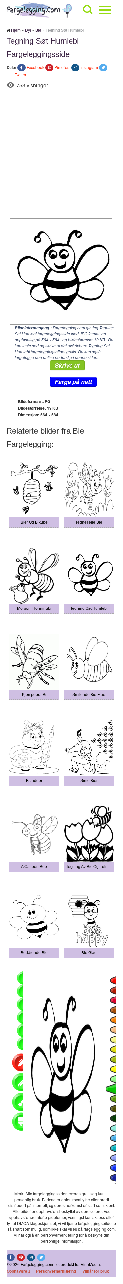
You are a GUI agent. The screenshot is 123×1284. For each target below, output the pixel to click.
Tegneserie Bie (88, 522)
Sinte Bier (89, 780)
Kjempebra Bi (34, 694)
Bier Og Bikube (34, 522)
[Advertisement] (61, 153)
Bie (38, 30)
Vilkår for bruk (95, 1271)
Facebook (35, 67)
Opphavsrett (18, 1271)
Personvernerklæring (56, 1271)
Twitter (20, 74)
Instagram (89, 67)
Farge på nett (73, 382)
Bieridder (34, 780)
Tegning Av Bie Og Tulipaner (91, 866)
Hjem (16, 30)
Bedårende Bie (34, 953)
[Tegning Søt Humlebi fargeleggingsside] (59, 271)
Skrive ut (67, 365)
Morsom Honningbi (34, 608)
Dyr (28, 30)
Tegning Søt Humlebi (89, 608)
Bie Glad (89, 953)
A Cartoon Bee (34, 866)
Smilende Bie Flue (88, 694)
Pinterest (62, 67)
